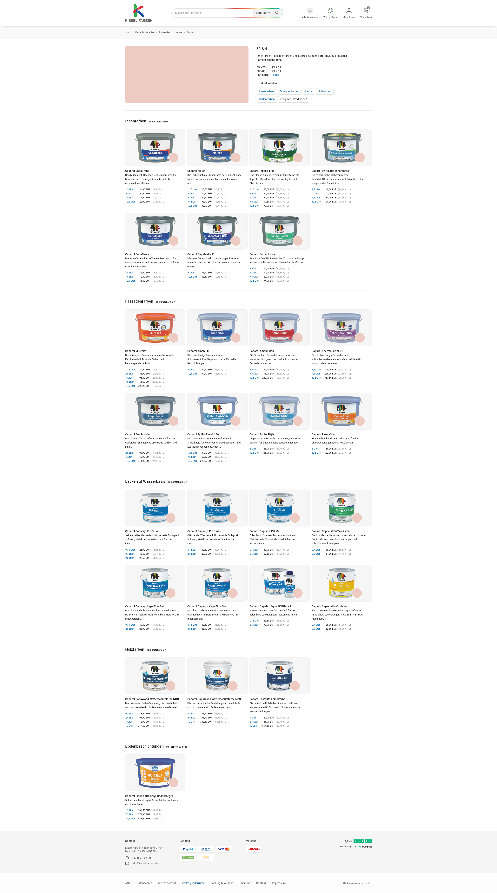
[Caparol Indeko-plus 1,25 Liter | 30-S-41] (279, 147)
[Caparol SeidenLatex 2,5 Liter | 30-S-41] (279, 231)
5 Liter (128, 193)
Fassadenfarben (289, 91)
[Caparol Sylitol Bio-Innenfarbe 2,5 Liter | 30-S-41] (342, 147)
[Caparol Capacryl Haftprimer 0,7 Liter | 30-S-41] (342, 583)
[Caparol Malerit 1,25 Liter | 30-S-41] (217, 147)
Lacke (308, 91)
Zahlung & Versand (222, 883)
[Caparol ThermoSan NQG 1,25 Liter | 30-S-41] (342, 327)
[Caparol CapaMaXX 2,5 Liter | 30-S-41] (155, 231)
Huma (275, 74)
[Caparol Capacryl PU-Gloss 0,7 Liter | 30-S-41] (217, 508)
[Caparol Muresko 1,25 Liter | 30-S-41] (155, 327)
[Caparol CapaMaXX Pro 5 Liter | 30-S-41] (217, 231)
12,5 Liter (130, 201)
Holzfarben (324, 91)
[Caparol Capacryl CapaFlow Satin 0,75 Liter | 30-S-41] (155, 583)
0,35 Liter (130, 549)
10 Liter (129, 726)
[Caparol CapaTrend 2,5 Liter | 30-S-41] (155, 147)
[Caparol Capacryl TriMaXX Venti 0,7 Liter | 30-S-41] (342, 508)
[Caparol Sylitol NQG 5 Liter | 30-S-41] (279, 411)
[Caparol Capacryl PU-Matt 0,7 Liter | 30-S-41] (279, 508)
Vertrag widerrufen (193, 883)
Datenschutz (144, 883)
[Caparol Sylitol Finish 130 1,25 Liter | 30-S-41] (217, 411)
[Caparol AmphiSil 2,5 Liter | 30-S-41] (217, 327)
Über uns (245, 883)
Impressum (279, 883)
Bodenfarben (267, 99)
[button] (310, 13)
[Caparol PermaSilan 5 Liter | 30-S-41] (342, 411)
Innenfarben (266, 91)
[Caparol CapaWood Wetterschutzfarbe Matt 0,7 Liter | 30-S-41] (217, 675)
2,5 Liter (129, 189)
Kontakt (130, 840)
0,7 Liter (129, 554)
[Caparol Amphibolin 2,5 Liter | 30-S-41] (155, 411)
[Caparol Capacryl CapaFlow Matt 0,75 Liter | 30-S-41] (217, 583)
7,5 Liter (129, 197)
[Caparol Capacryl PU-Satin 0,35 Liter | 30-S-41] (155, 508)
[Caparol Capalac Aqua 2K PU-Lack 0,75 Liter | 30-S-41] (279, 583)
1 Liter (253, 717)
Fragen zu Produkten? (293, 99)
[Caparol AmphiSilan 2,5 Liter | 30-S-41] (279, 327)
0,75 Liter (130, 624)
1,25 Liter (192, 189)
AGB (128, 883)
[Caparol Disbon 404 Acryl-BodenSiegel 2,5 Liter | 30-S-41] (155, 772)
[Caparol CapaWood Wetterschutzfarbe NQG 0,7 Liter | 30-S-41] (155, 675)
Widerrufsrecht (167, 883)
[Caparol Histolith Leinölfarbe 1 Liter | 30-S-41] (279, 675)
